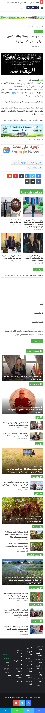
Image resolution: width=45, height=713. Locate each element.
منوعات (17, 681)
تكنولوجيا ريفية (38, 680)
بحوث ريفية (29, 669)
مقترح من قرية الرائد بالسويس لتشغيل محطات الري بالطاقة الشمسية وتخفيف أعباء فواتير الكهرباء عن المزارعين (23, 579)
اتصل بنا (6, 658)
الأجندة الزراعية (39, 654)
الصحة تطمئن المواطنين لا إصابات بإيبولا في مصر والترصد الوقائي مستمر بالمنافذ (16, 629)
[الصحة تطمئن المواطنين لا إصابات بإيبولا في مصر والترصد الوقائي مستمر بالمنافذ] (36, 629)
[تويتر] (32, 176)
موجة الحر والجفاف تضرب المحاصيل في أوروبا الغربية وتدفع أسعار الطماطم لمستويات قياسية (15, 595)
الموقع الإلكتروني (37, 321)
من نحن (6, 668)
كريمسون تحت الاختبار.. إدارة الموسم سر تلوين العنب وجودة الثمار (23, 520)
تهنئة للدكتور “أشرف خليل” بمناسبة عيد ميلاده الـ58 (11, 256)
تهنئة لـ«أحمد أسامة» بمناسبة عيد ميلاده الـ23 (11, 220)
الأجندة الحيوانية (39, 667)
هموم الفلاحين (19, 676)
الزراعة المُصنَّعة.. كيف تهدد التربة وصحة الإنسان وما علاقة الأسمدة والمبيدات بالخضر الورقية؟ (16, 534)
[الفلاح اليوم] (29, 7)
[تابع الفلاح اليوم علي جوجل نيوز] (22, 149)
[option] (22, 368)
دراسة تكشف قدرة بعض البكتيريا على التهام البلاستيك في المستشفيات (15, 434)
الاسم (41, 303)
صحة (38, 685)
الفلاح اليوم (15, 92)
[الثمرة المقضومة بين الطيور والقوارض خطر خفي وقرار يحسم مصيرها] (36, 546)
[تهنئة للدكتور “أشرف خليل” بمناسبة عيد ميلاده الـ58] (11, 243)
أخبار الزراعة (40, 673)
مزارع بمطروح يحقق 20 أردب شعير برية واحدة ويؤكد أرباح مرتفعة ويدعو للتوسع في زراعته (24, 470)
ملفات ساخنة (29, 676)
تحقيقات (16, 664)
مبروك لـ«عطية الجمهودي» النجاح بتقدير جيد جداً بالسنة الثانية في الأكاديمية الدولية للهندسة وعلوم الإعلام (33, 223)
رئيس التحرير (39, 647)
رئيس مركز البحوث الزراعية (30, 162)
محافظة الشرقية (34, 167)
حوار (28, 647)
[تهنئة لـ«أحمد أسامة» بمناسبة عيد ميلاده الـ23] (11, 207)
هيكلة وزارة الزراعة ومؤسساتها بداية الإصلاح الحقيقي (25, 410)
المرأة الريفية (19, 669)
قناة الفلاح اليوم (38, 660)
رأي (18, 656)
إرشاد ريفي (29, 652)
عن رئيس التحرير (7, 673)
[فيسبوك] (38, 176)
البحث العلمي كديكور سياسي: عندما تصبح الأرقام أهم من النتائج (22, 377)
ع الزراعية (16, 660)
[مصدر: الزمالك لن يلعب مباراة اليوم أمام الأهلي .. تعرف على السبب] (33, 243)
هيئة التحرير (8, 663)
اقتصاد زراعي (29, 659)
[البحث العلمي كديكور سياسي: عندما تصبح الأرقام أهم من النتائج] (36, 425)
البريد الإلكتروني (38, 312)
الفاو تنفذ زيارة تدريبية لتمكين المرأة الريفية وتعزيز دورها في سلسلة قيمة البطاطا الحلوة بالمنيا (15, 612)
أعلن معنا (6, 654)
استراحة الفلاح (31, 26)
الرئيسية (39, 26)
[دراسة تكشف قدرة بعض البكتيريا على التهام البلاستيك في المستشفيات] (36, 436)
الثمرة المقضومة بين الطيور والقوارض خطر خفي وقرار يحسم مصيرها (17, 546)
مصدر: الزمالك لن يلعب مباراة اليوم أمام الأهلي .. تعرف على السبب (34, 258)
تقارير (28, 664)
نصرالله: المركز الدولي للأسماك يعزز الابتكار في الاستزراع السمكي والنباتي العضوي (15, 484)
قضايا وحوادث (19, 651)
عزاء (14, 162)
